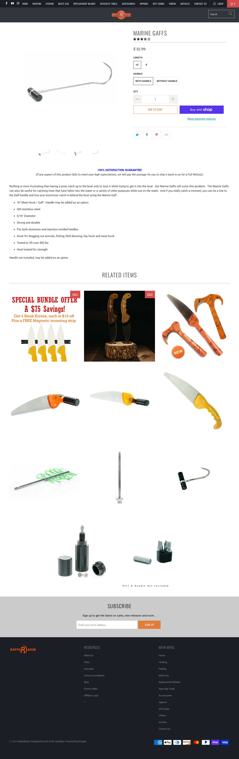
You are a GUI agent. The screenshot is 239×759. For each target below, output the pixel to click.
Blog (86, 682)
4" (146, 64)
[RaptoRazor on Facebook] (6, 3)
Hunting (36, 3)
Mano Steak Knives (119, 326)
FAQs (87, 662)
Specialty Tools (108, 3)
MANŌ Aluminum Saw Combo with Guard (119, 401)
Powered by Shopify (76, 741)
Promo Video (90, 688)
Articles (185, 3)
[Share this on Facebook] (147, 135)
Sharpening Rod (119, 477)
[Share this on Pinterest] (157, 135)
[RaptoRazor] (121, 14)
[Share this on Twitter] (137, 135)
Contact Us (200, 3)
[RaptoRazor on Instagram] (18, 3)
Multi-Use (63, 3)
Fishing (50, 3)
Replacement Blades (85, 3)
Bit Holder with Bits (155, 552)
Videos (172, 3)
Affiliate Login (91, 695)
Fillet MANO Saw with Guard (194, 401)
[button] (141, 39)
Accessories (128, 3)
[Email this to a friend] (166, 135)
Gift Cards (158, 3)
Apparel (144, 3)
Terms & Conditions (94, 675)
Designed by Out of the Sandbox (47, 741)
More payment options (201, 118)
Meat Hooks (194, 477)
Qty (135, 91)
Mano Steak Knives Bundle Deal (44, 326)
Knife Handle (81, 552)
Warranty (89, 668)
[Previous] (15, 84)
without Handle (167, 81)
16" (137, 64)
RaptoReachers (194, 326)
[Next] (123, 84)
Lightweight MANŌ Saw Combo (44, 401)
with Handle (143, 81)
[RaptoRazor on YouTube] (12, 3)
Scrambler (44, 477)
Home (25, 3)
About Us (89, 655)
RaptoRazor (24, 741)
